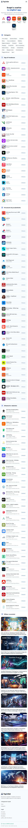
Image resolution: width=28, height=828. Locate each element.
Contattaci (3, 813)
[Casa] (5, 1)
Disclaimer (3, 815)
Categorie (3, 806)
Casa (2, 804)
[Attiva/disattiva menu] (26, 1)
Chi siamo (3, 811)
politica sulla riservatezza (6, 817)
